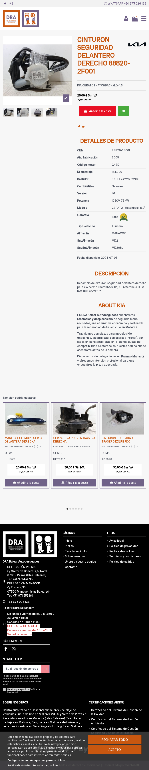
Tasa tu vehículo (75, 551)
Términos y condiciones (125, 556)
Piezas (69, 546)
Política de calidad (121, 562)
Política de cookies (121, 551)
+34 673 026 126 (135, 3)
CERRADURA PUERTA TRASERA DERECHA (74, 439)
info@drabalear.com (20, 608)
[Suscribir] (45, 669)
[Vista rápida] (46, 415)
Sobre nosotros (75, 556)
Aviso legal (116, 541)
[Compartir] (79, 127)
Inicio (68, 541)
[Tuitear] (83, 127)
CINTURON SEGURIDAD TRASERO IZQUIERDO (117, 439)
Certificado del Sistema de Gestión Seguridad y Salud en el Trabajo (114, 731)
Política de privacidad (123, 546)
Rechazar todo (114, 739)
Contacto (71, 567)
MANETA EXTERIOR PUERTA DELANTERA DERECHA (23, 439)
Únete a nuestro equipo (80, 562)
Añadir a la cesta (100, 111)
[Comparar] (46, 408)
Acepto (114, 749)
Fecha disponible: (88, 258)
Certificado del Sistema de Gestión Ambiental (114, 721)
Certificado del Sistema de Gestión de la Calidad (116, 712)
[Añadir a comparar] (123, 111)
